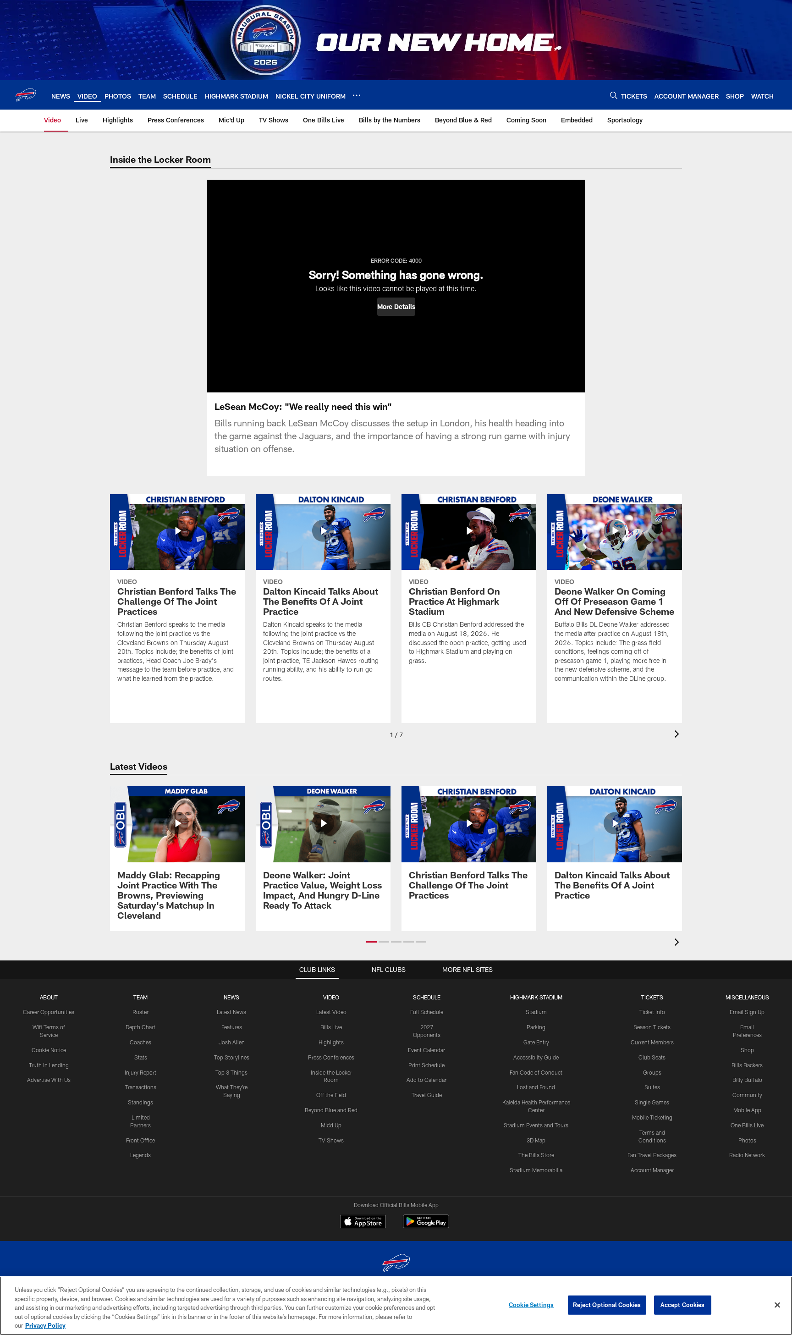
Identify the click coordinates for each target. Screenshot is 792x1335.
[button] (396, 307)
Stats (140, 1057)
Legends (140, 1155)
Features (231, 1027)
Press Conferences (331, 1057)
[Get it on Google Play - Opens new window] (426, 1226)
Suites (652, 1087)
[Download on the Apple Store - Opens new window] (363, 1222)
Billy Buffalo (747, 1079)
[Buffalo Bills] (396, 1264)
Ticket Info (652, 1012)
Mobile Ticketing (652, 1117)
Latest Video (331, 1012)
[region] (396, 1305)
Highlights (331, 1042)
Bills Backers (747, 1065)
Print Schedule (426, 1065)
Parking (536, 1027)
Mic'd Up (331, 1125)
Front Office (140, 1140)
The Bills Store (536, 1155)
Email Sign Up (747, 1012)
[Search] (613, 95)
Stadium (536, 1012)
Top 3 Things (231, 1072)
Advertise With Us (49, 1079)
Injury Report (140, 1072)
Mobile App (747, 1110)
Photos (747, 1140)
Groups (652, 1072)
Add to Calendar (426, 1079)
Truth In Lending (49, 1065)
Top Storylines (231, 1057)
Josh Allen (232, 1042)
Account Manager (652, 1170)
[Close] (777, 1305)
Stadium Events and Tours (536, 1125)
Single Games (652, 1102)
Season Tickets (652, 1027)
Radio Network (747, 1155)
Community (747, 1095)
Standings (140, 1102)
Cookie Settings (531, 1304)
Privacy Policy (45, 1325)
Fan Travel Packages (651, 1155)
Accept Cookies (682, 1304)
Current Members (652, 1042)
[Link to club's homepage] (26, 95)
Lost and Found (536, 1087)
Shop (747, 1050)
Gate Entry (536, 1042)
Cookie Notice (49, 1050)
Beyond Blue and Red (331, 1110)
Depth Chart (140, 1027)
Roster (140, 1012)
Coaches (140, 1042)
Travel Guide (427, 1095)
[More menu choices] (356, 95)
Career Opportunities (48, 1012)
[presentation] (678, 735)
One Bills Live (747, 1125)
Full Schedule (426, 1012)
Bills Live (331, 1027)
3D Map (536, 1140)
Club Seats (652, 1057)
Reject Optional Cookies (607, 1304)
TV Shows (331, 1140)
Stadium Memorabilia (536, 1170)
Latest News (231, 1012)
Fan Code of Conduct (536, 1072)
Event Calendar (426, 1050)
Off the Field (331, 1095)
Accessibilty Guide (536, 1057)
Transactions (140, 1087)
